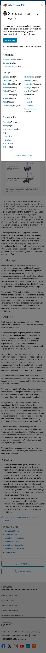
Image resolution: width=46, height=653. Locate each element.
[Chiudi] (42, 5)
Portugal (27, 88)
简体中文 (8, 136)
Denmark (6, 80)
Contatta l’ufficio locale (23, 156)
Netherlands (29, 77)
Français (30, 105)
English (29, 102)
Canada (6, 63)
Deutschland (8, 84)
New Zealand (8, 129)
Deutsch (30, 98)
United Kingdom (30, 109)
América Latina (9, 59)
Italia (5, 102)
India (5, 126)
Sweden (27, 91)
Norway (27, 80)
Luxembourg (8, 105)
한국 (4, 147)
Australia (6, 122)
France (5, 95)
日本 (4, 144)
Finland (6, 91)
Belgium (6, 77)
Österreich (28, 84)
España (6, 88)
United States (8, 67)
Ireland (5, 98)
